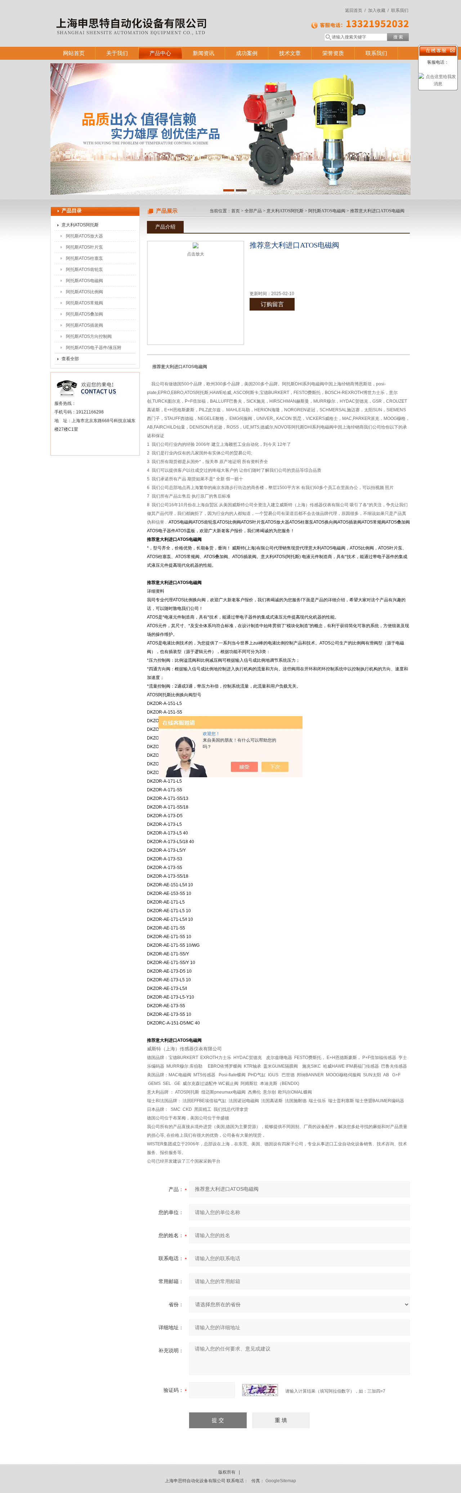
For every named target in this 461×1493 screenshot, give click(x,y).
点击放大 (195, 254)
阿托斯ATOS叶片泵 (84, 247)
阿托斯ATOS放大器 (84, 236)
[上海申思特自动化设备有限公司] (155, 16)
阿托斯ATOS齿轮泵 (84, 269)
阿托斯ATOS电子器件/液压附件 (93, 349)
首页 (235, 210)
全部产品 (253, 210)
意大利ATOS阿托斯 (80, 224)
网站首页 (74, 53)
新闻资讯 (203, 53)
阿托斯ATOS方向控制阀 (89, 336)
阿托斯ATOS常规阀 (84, 303)
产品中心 (160, 53)
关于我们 (117, 53)
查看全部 (70, 358)
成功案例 (247, 53)
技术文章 (290, 53)
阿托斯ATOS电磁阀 (84, 280)
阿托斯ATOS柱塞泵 (84, 258)
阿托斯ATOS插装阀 (84, 325)
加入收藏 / (378, 10)
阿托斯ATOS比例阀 (84, 291)
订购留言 (272, 304)
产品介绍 (165, 227)
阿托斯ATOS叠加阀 (84, 314)
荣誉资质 (333, 53)
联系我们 (399, 10)
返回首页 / (355, 10)
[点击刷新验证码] (260, 1390)
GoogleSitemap (280, 1480)
